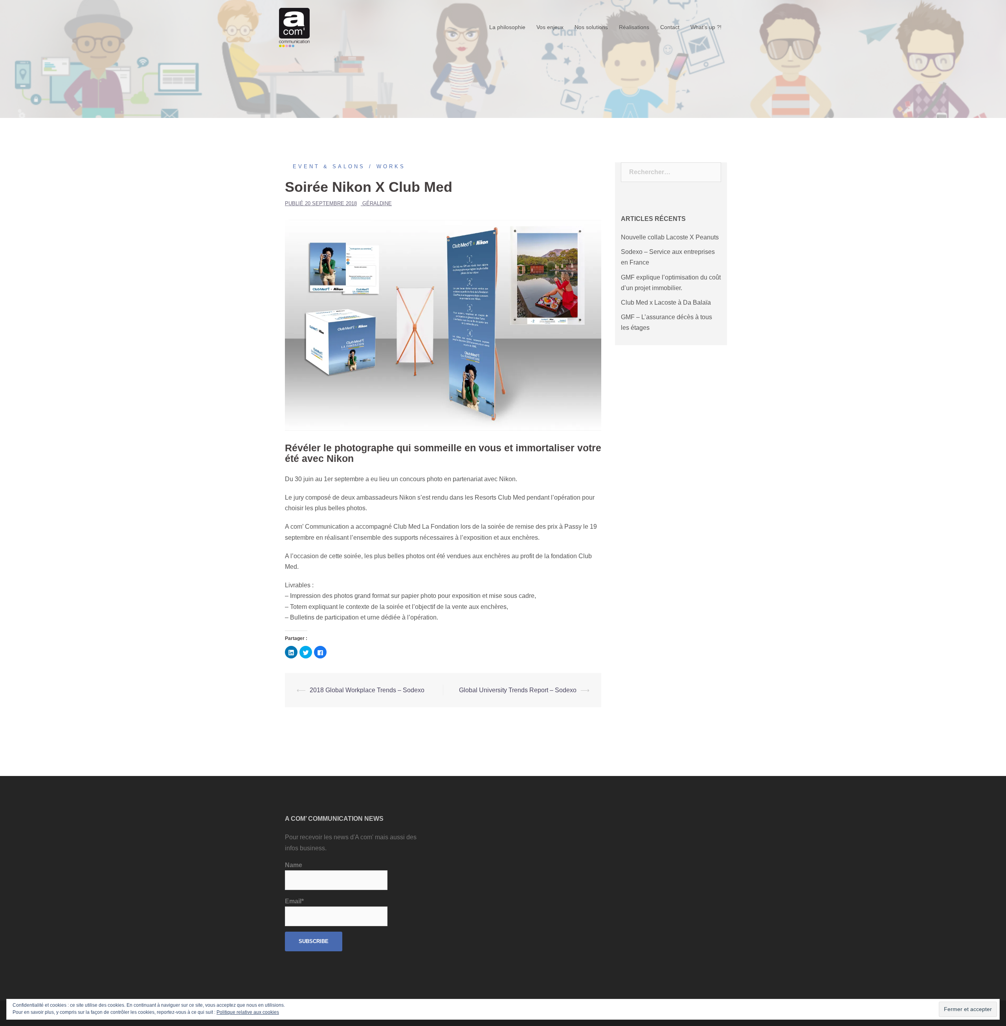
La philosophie (507, 27)
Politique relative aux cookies (248, 1012)
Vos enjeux (550, 27)
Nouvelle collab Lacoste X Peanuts (670, 237)
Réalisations (634, 27)
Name (293, 865)
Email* (294, 901)
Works (391, 166)
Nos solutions (591, 27)
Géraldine (377, 203)
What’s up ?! (705, 27)
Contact (669, 27)
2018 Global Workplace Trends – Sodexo (367, 690)
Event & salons (329, 166)
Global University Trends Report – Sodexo (517, 690)
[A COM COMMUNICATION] (294, 27)
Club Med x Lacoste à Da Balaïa (666, 302)
